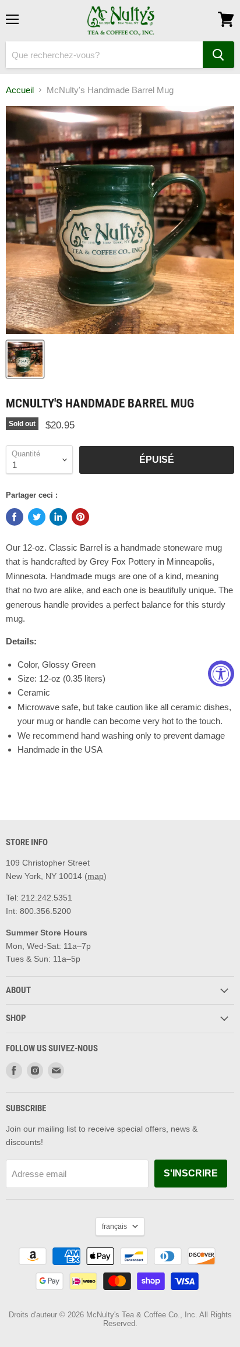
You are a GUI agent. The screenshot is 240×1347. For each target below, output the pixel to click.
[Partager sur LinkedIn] (58, 517)
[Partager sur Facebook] (14, 517)
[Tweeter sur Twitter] (36, 517)
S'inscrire (191, 1173)
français (114, 1226)
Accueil (20, 90)
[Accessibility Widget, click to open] (221, 674)
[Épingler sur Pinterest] (80, 517)
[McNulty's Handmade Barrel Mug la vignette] (25, 359)
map (95, 876)
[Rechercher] (218, 54)
